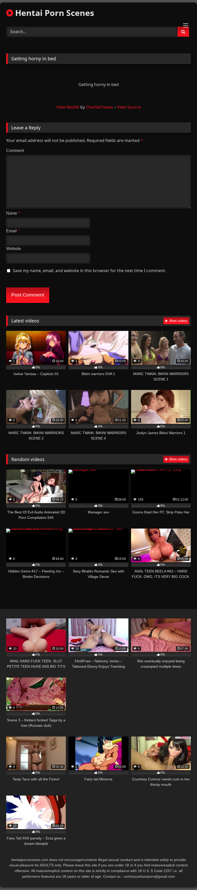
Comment (15, 150)
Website (13, 248)
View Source (129, 107)
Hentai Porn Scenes (53, 12)
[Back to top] (181, 875)
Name (13, 213)
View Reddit (67, 107)
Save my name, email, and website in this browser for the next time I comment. (89, 270)
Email (12, 231)
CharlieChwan (99, 107)
